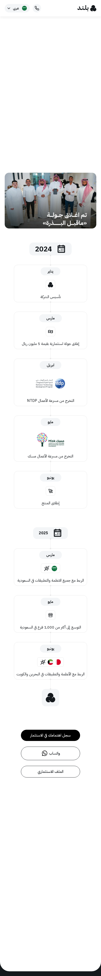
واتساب (54, 753)
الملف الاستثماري (50, 771)
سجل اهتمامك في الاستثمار (50, 735)
